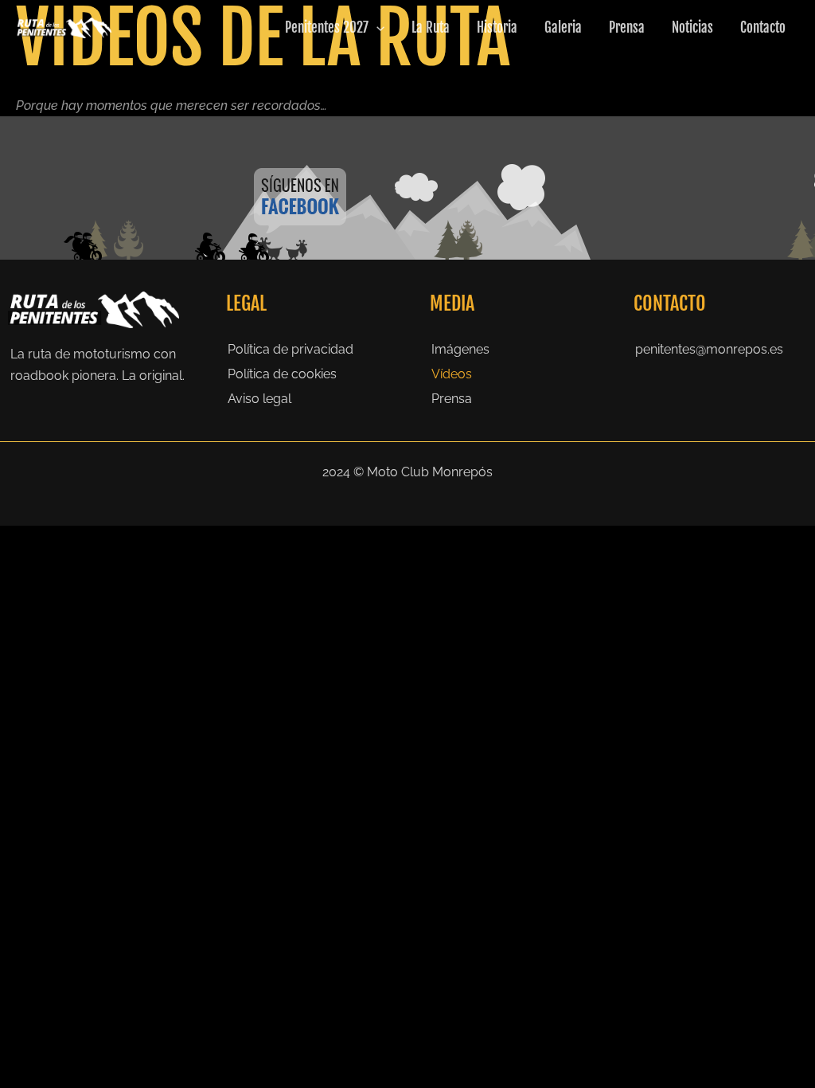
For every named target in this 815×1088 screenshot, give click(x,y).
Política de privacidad (290, 349)
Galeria (563, 27)
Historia (497, 27)
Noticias (692, 27)
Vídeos (451, 374)
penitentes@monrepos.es (709, 349)
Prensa (627, 27)
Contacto (763, 27)
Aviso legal (259, 398)
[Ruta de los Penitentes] (63, 26)
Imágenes (460, 349)
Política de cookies (282, 374)
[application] (376, 28)
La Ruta (430, 27)
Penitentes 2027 (327, 27)
